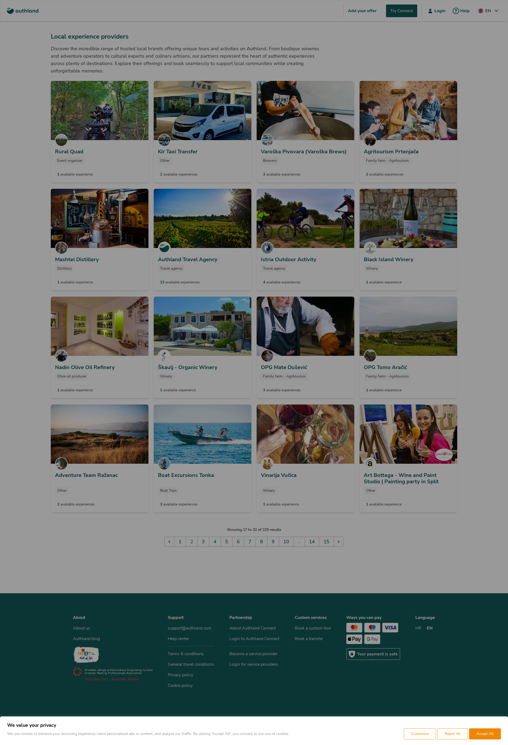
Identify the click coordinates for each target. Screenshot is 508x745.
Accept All (485, 733)
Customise (420, 733)
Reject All (452, 733)
